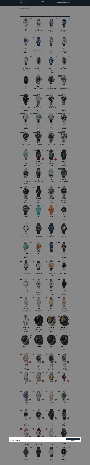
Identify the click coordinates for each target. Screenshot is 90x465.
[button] (73, 440)
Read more (18, 440)
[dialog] (45, 439)
